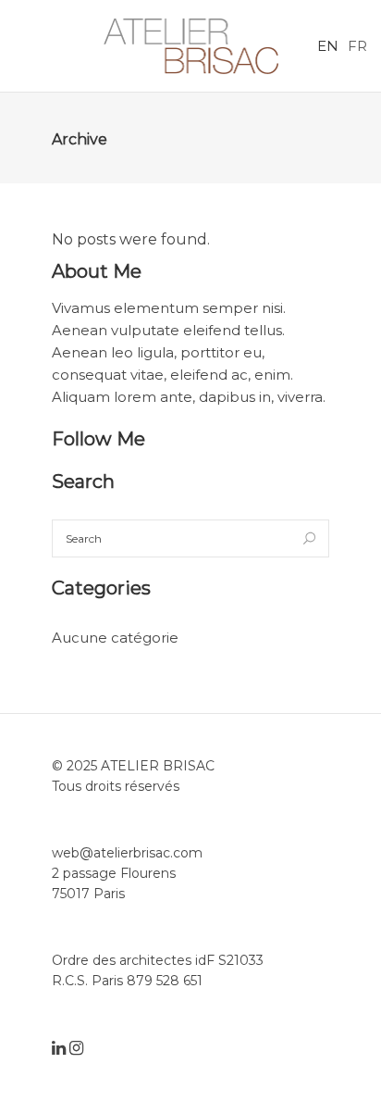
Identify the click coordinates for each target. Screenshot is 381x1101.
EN (327, 46)
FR (357, 46)
